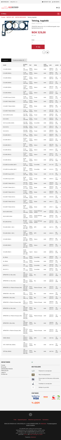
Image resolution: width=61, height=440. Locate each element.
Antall (33, 40)
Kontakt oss (4, 374)
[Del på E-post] (47, 52)
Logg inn (3, 372)
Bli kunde (3, 367)
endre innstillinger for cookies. (36, 434)
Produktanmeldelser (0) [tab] (18, 60)
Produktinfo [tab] (5, 60)
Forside (3, 17)
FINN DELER (4, 370)
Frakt (15, 419)
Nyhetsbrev (46, 419)
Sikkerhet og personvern (34, 419)
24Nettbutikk (33, 437)
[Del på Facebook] (44, 52)
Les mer (26, 434)
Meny (4, 14)
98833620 (43, 423)
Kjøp (39, 47)
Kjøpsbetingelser (22, 419)
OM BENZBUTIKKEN (7, 369)
